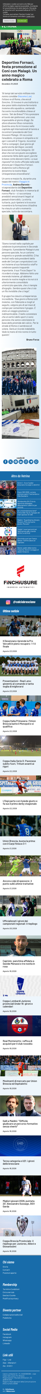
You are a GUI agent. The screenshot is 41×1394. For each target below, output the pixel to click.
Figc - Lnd (7, 1359)
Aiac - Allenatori (9, 1363)
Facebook (7, 1334)
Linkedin (6, 1343)
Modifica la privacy (10, 1298)
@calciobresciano (24, 602)
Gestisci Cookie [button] (9, 21)
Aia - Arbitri (7, 1366)
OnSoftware (9, 1389)
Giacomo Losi (25, 96)
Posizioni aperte (9, 1273)
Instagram (7, 1337)
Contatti (6, 1270)
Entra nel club (8, 1292)
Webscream (10, 1391)
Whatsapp (7, 1340)
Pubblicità (7, 1318)
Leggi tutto (30, 16)
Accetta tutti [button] (22, 21)
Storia (5, 1267)
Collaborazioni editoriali (13, 1315)
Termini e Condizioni (11, 1289)
